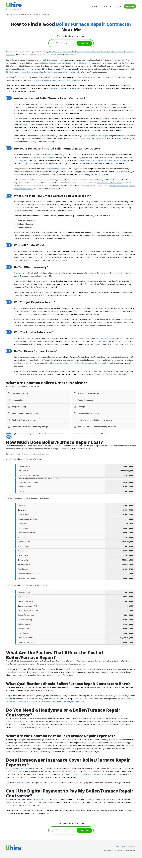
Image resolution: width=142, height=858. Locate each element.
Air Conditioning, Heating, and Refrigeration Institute (64, 701)
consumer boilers (56, 88)
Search (84, 43)
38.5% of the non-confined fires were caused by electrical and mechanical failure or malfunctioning (43, 72)
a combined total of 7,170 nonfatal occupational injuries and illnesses (100, 160)
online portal (121, 138)
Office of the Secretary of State (104, 374)
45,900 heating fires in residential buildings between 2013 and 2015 (64, 63)
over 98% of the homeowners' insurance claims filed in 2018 (85, 774)
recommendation (107, 338)
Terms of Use (120, 846)
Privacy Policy (131, 846)
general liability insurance (118, 186)
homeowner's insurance (19, 768)
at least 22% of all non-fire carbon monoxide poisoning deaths (53, 80)
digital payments (42, 799)
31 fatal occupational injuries (44, 157)
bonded (62, 168)
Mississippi (101, 127)
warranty (19, 273)
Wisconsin (129, 124)
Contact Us (107, 6)
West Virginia (23, 124)
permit (47, 308)
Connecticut (80, 107)
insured (53, 168)
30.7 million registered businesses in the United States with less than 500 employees (77, 363)
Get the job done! (14, 8)
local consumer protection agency (109, 183)
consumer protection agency (99, 135)
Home (94, 6)
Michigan (19, 118)
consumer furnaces (74, 88)
